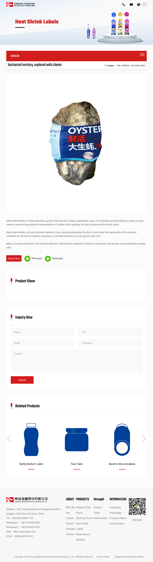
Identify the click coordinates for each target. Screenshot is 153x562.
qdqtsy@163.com (24, 536)
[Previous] (8, 439)
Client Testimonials (100, 515)
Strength (99, 499)
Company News (118, 518)
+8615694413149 (30, 527)
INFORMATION (118, 499)
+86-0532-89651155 (22, 518)
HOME (118, 65)
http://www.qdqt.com (24, 531)
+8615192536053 (30, 522)
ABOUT (70, 499)
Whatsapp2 (57, 258)
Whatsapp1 (37, 258)
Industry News (117, 523)
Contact (70, 534)
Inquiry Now (14, 258)
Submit (22, 380)
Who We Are (70, 510)
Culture (70, 518)
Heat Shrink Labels (82, 526)
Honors (70, 523)
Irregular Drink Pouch (83, 510)
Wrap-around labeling (83, 537)
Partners (70, 528)
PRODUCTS (82, 499)
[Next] (144, 439)
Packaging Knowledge (115, 510)
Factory (98, 507)
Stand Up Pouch (84, 518)
